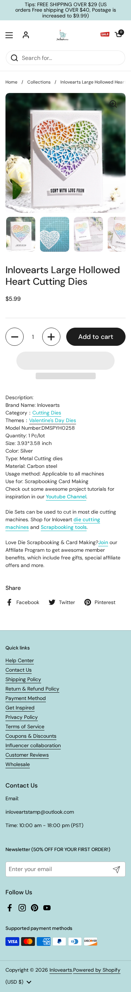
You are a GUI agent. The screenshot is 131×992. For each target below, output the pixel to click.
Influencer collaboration (33, 745)
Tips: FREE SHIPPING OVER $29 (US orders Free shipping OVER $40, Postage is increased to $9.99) (65, 10)
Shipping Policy (23, 679)
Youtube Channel (66, 496)
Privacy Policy (21, 717)
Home (11, 82)
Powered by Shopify (96, 970)
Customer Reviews (27, 755)
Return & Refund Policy (32, 688)
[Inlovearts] (62, 35)
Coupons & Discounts (30, 736)
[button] (118, 35)
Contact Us (18, 670)
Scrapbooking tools (64, 527)
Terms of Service (24, 726)
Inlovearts (60, 970)
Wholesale (17, 764)
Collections (39, 82)
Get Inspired (20, 707)
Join (103, 542)
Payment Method (25, 698)
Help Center (19, 660)
